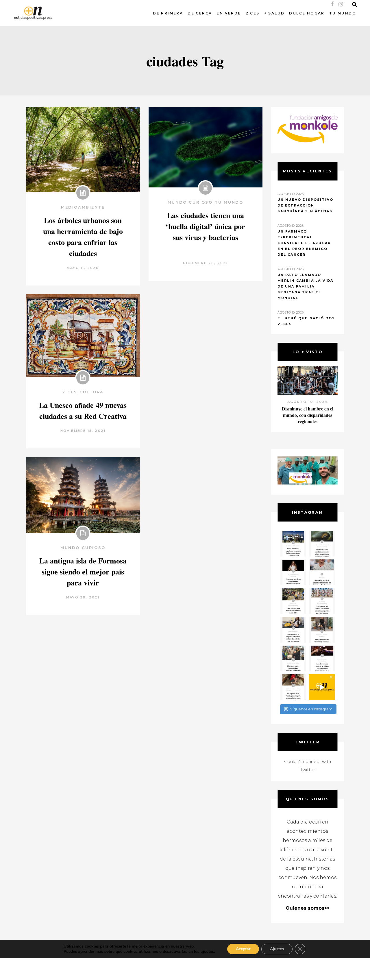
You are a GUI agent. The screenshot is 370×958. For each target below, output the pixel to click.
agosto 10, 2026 (307, 402)
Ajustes (277, 949)
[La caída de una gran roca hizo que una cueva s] (322, 544)
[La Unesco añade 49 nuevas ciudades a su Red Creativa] (83, 335)
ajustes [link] (207, 951)
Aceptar (243, 949)
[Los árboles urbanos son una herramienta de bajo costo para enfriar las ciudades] (83, 149)
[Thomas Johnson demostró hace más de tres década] (322, 658)
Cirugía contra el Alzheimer (307, 408)
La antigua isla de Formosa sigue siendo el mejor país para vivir (83, 571)
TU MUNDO (229, 202)
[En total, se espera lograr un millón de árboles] (293, 601)
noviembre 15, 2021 (83, 431)
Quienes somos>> (308, 908)
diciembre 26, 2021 (205, 263)
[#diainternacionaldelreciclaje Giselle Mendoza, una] (293, 629)
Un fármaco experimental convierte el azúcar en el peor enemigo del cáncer (304, 243)
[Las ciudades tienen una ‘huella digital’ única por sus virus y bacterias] (205, 147)
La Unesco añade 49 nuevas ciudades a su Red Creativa (83, 410)
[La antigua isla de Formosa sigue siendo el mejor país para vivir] (83, 495)
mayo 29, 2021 (83, 597)
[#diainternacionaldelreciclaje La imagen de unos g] (293, 658)
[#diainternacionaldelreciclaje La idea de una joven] (322, 629)
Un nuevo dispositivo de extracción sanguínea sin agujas (306, 205)
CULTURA (91, 392)
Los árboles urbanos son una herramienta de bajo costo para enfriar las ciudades (83, 237)
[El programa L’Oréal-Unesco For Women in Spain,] (293, 544)
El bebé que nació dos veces (306, 321)
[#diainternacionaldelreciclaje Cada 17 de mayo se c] (322, 601)
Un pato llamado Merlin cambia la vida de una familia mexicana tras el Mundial (306, 286)
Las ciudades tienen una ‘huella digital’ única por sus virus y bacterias (205, 226)
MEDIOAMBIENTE (83, 207)
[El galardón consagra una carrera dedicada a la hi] (322, 572)
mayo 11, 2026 (83, 268)
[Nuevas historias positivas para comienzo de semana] (322, 687)
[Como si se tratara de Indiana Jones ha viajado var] (293, 687)
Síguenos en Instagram (311, 709)
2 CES (69, 392)
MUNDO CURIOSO (190, 202)
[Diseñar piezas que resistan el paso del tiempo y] (293, 572)
